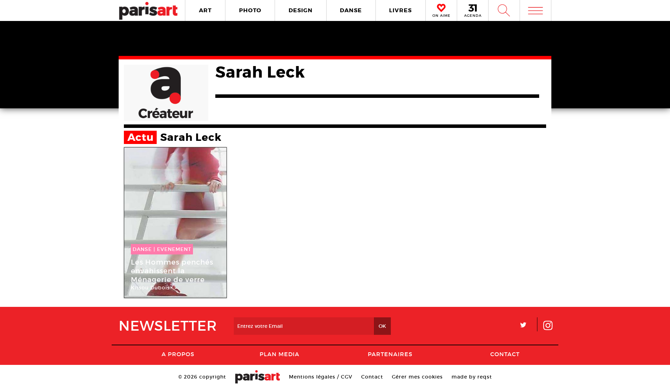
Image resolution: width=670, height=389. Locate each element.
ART (205, 10)
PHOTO (250, 10)
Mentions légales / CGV (320, 377)
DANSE (351, 10)
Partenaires (390, 354)
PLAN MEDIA (279, 354)
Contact (505, 354)
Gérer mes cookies (417, 377)
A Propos (178, 354)
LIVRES (400, 10)
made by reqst (472, 377)
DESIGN (301, 10)
